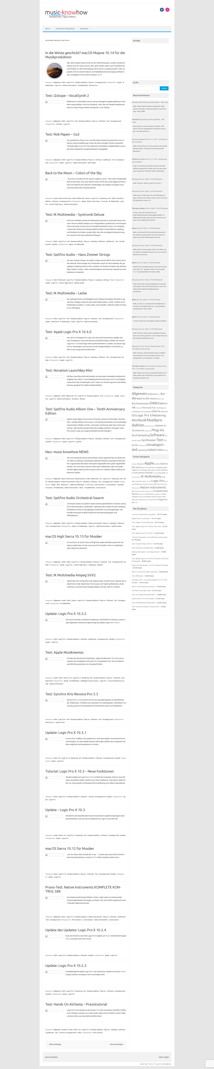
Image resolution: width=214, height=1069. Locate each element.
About (47, 29)
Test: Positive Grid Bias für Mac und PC (146, 606)
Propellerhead (83, 85)
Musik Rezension (150, 426)
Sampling (94, 241)
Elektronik (80, 198)
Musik (114, 198)
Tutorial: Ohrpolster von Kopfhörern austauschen (149, 537)
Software (102, 121)
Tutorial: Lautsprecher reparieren (144, 514)
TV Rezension (142, 445)
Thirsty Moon (152, 499)
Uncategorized (100, 82)
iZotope (59, 124)
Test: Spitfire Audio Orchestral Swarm (74, 498)
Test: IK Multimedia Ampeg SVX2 (70, 575)
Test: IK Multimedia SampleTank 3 (144, 603)
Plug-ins (91, 82)
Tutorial (91, 796)
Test (107, 121)
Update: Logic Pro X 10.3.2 (65, 614)
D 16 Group (89, 484)
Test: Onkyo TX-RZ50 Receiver (151, 179)
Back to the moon (65, 198)
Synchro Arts (60, 722)
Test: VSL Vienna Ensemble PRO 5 (144, 594)
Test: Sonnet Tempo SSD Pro (142, 544)
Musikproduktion (81, 82)
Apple (119, 82)
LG (150, 481)
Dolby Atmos (151, 470)
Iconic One (143, 1064)
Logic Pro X (70, 82)
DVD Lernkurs (100, 484)
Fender (155, 473)
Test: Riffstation (137, 576)
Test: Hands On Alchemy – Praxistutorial (76, 1004)
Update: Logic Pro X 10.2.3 (65, 965)
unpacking (142, 450)
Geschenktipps (146, 411)
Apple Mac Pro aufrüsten (141, 518)
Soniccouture (101, 487)
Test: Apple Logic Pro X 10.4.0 (68, 332)
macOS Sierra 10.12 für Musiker (69, 848)
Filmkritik (139, 408)
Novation (75, 399)
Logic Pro (58, 85)
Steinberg (92, 565)
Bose (146, 467)
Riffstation (150, 494)
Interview (164, 412)
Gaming (160, 408)
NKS (133, 491)
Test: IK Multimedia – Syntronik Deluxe (74, 214)
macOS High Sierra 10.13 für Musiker (73, 536)
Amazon (140, 464)
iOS (75, 396)
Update (54, 244)
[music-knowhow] (69, 22)
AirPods (134, 464)
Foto (154, 408)
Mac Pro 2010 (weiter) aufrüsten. (143, 586)
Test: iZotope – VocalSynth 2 (67, 95)
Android (64, 1029)
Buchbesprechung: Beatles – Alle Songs (154, 102)
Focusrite (104, 201)
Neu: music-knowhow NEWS (67, 452)
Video (79, 1032)
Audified (157, 464)
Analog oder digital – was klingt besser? (146, 552)
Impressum (84, 29)
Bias (58, 484)
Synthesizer (107, 160)
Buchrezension (80, 479)
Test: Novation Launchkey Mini (68, 370)
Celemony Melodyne (77, 484)
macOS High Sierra (56, 204)
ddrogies (135, 102)
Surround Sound (141, 499)
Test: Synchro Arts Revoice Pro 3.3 (71, 694)
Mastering (103, 198)
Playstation (148, 431)
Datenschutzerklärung (65, 29)
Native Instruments (69, 85)
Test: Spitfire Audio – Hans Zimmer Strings (77, 254)
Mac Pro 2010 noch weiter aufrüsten (145, 572)
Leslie (73, 321)
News (81, 487)
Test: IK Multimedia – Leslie (66, 293)
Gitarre (87, 198)
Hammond (55, 321)
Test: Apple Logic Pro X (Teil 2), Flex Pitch (146, 526)
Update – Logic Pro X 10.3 (65, 810)
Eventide (120, 484)
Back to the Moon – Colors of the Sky (73, 173)
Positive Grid (149, 491)
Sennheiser (157, 494)
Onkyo (143, 491)
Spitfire (78, 441)
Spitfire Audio (79, 283)
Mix (76, 121)
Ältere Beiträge (54, 1044)
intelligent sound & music (89, 681)
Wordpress (167, 1064)
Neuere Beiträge (117, 1044)
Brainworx (64, 484)
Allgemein (57, 82)
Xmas (166, 450)
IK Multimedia (114, 201)
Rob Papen (92, 163)
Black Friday (160, 399)
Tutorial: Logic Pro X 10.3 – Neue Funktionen (79, 771)
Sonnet (140, 496)
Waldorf (100, 565)
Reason (82, 399)
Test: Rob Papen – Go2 (62, 134)
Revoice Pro (93, 85)
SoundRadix (147, 496)
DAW (63, 82)
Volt (136, 502)
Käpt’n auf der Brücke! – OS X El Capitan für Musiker (150, 565)
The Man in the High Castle (141, 590)
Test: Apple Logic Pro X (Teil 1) (143, 533)
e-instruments (111, 484)
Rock (134, 435)
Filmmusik (61, 280)
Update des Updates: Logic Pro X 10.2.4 (75, 930)
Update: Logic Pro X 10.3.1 (65, 732)
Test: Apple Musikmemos (64, 652)
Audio (56, 198)
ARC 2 (158, 394)
